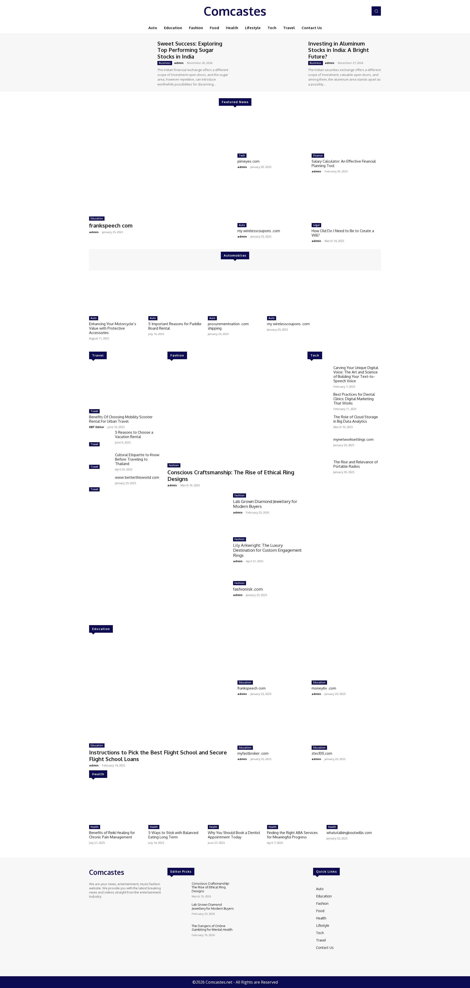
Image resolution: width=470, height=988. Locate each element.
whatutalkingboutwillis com (349, 832)
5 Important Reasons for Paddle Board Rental (174, 326)
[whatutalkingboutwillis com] (354, 803)
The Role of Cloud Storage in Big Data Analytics (355, 419)
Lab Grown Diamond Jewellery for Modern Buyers (265, 504)
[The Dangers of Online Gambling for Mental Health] (177, 932)
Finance (318, 155)
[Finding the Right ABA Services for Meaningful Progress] (294, 803)
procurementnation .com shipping (228, 326)
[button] (376, 11)
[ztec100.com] (346, 723)
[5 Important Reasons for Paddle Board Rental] (175, 294)
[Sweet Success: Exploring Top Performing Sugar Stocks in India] (121, 62)
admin (179, 63)
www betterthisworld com (137, 477)
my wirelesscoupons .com (258, 230)
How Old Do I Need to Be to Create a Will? (343, 233)
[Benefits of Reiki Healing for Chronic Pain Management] (116, 803)
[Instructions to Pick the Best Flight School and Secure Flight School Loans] (161, 689)
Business (165, 63)
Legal (316, 225)
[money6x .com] (346, 658)
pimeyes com (248, 161)
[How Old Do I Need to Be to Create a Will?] (346, 201)
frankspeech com (111, 225)
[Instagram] (349, 11)
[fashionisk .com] (197, 599)
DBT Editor (96, 427)
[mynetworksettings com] (318, 446)
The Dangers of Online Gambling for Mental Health (212, 928)
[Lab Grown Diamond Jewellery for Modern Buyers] (197, 511)
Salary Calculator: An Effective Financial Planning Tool (344, 163)
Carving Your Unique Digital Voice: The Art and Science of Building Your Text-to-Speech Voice (355, 374)
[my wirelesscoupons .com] (272, 201)
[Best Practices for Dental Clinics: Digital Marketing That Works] (318, 401)
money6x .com (324, 688)
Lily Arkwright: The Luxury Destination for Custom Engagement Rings (267, 550)
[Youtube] (363, 11)
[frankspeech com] (161, 162)
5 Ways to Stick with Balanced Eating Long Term (173, 834)
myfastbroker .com (253, 753)
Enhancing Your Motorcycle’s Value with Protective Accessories (112, 328)
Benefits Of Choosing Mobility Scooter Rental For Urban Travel (121, 419)
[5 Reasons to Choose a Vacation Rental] (100, 439)
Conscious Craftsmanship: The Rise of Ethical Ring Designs (230, 475)
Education (97, 218)
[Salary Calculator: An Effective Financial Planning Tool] (346, 131)
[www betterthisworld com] (100, 484)
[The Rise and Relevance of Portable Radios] (318, 468)
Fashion (177, 355)
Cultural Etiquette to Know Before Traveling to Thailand (137, 459)
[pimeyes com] (272, 131)
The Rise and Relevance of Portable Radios (355, 464)
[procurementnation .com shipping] (235, 294)
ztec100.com (322, 753)
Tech (242, 155)
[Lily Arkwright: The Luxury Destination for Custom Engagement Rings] (197, 555)
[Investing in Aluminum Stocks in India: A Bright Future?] (271, 62)
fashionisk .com (248, 589)
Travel (98, 355)
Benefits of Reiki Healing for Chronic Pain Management (112, 834)
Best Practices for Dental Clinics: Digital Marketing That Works (354, 398)
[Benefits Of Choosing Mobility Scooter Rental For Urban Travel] (126, 386)
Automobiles (235, 255)
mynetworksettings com (353, 439)
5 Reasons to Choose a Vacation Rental (134, 434)
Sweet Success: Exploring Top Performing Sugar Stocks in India (189, 50)
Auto (242, 225)
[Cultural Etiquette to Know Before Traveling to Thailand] (100, 461)
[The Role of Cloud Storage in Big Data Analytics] (318, 423)
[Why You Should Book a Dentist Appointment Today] (235, 803)
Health (98, 774)
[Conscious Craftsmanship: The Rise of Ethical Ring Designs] (235, 413)
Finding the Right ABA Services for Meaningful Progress (292, 834)
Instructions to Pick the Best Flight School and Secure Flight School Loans (158, 755)
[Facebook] (342, 11)
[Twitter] (356, 11)
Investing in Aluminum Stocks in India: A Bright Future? (338, 50)
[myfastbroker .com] (272, 723)
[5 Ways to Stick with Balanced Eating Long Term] (175, 803)
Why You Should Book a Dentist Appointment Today (234, 834)
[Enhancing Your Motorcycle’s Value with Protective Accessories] (116, 294)
